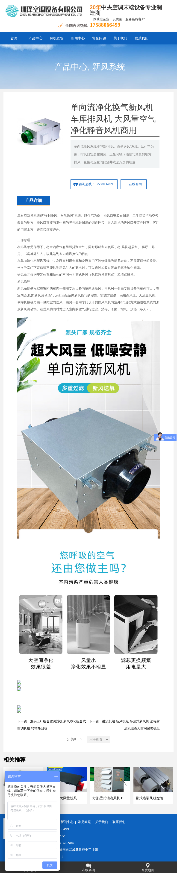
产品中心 (35, 38)
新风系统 (108, 66)
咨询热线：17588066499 (96, 184)
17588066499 (105, 25)
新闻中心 (78, 38)
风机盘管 (57, 38)
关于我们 (120, 38)
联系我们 (141, 38)
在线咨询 (135, 184)
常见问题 (99, 38)
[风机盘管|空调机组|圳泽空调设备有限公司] (44, 10)
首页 (14, 38)
